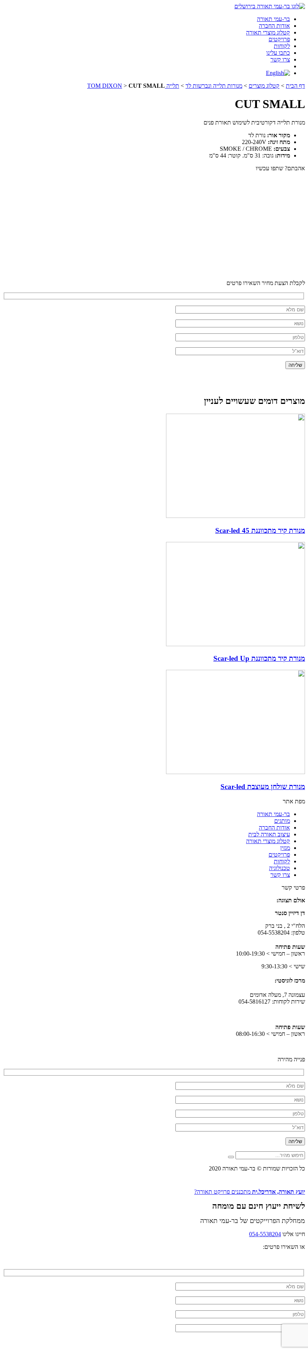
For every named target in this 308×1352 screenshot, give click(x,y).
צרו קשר (280, 59)
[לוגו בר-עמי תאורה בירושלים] (269, 6)
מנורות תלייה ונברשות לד (214, 86)
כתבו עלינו (278, 53)
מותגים (282, 821)
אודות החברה (274, 26)
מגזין (285, 848)
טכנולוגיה (279, 868)
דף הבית (295, 86)
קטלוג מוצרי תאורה (268, 32)
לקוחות (282, 46)
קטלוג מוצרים (264, 86)
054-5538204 (265, 1234)
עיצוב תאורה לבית (269, 834)
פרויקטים (279, 39)
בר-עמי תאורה (273, 19)
